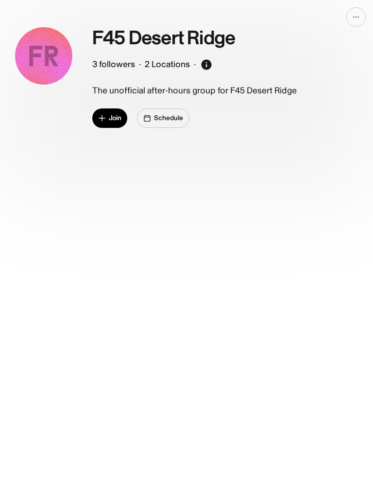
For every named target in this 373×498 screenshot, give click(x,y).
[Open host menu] (356, 17)
